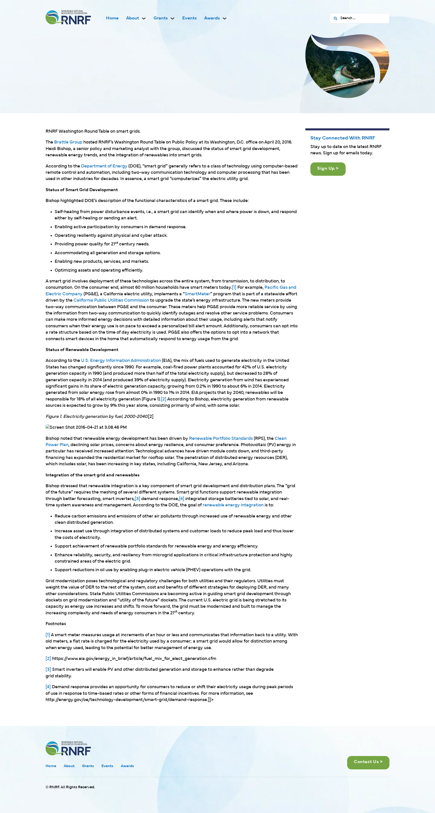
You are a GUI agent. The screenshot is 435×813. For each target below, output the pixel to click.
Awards (212, 18)
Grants (161, 18)
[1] (234, 287)
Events (189, 18)
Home (112, 18)
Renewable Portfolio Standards (221, 438)
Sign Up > (328, 168)
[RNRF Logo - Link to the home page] (68, 748)
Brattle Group (68, 142)
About (132, 18)
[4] (181, 499)
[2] (163, 399)
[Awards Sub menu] (224, 18)
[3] (137, 499)
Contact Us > (368, 762)
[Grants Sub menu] (172, 18)
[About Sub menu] (143, 18)
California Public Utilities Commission (111, 300)
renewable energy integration (233, 505)
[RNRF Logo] (68, 18)
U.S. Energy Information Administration (121, 360)
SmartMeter (197, 294)
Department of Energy (104, 166)
